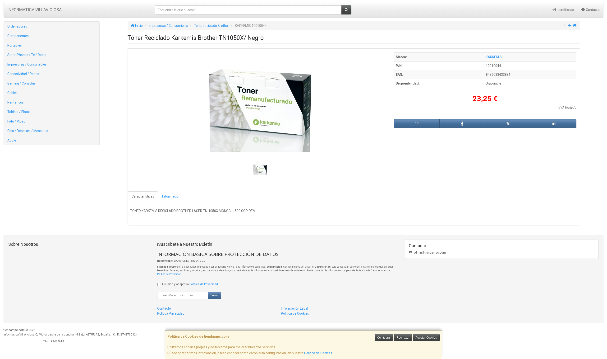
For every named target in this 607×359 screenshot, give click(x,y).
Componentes (18, 36)
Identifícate (565, 10)
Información (171, 196)
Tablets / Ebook (19, 112)
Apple (11, 140)
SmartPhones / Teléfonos (26, 55)
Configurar (384, 337)
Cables (12, 93)
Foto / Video (16, 121)
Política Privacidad (170, 313)
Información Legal (294, 308)
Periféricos (15, 102)
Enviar (215, 295)
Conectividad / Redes (23, 74)
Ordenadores (17, 26)
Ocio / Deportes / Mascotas (27, 131)
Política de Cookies (318, 353)
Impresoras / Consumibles (27, 64)
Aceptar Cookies (426, 337)
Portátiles (14, 45)
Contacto (592, 10)
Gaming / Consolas (21, 83)
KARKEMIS (494, 57)
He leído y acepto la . (190, 284)
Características (143, 196)
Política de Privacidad (169, 274)
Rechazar (403, 337)
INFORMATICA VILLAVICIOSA (34, 9)
